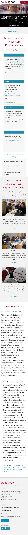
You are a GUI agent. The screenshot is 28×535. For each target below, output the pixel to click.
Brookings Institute (18, 382)
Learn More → (14, 229)
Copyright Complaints (6, 510)
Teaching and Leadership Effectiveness (11, 167)
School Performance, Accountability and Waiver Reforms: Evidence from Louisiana (14, 18)
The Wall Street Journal (17, 312)
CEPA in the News (14, 306)
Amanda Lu (15, 119)
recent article (10, 425)
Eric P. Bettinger (8, 119)
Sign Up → (5, 521)
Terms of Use (4, 509)
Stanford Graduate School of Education (10, 507)
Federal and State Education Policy (14, 161)
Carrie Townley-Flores (15, 95)
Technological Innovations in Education (12, 173)
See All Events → (14, 31)
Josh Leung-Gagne (9, 140)
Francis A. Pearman (9, 71)
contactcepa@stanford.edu (10, 499)
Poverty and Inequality (10, 50)
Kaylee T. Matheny (9, 93)
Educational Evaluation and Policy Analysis (14, 22)
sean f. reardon (8, 97)
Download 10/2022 (11, 102)
